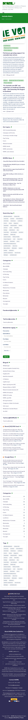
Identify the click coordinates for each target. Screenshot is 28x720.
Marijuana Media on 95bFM (9, 387)
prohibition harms (7, 245)
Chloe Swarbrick (19, 218)
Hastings (5, 230)
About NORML (6, 266)
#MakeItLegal (6, 365)
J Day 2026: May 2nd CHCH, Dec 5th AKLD (13, 161)
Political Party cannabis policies (10, 243)
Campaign (5, 269)
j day (18, 230)
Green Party (16, 227)
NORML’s (13, 189)
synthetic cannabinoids (8, 252)
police (18, 241)
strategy (5, 250)
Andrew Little (16, 216)
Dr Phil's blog (6, 274)
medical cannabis (7, 236)
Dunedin (20, 225)
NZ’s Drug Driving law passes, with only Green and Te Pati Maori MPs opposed (13, 179)
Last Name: (6, 344)
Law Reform (7, 45)
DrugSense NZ (6, 373)
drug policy (16, 223)
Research (5, 298)
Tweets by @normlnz (8, 322)
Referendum (14, 248)
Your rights (5, 304)
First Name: (6, 339)
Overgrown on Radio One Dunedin (11, 403)
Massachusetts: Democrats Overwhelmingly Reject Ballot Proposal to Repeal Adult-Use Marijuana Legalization (13, 439)
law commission (14, 232)
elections (5, 227)
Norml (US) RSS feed (12, 426)
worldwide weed (13, 584)
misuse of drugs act (7, 239)
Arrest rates (6, 218)
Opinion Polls (19, 239)
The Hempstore (11, 690)
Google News (9, 457)
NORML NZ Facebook (8, 392)
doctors (5, 223)
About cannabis (6, 263)
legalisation (6, 234)
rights (20, 662)
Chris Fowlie (6, 220)
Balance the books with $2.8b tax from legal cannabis (13, 195)
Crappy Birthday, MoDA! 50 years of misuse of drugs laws (14, 165)
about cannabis (20, 656)
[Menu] (3, 12)
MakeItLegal (12, 234)
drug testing (6, 225)
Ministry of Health (16, 236)
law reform (21, 232)
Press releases (8, 50)
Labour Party (6, 232)
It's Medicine (6, 379)
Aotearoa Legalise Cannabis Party (11, 368)
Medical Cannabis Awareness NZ (10, 389)
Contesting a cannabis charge (10, 135)
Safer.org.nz (6, 406)
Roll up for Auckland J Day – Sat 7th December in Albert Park (12, 184)
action (15, 658)
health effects (12, 230)
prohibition (15, 665)
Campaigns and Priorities (9, 133)
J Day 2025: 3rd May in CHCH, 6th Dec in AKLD (13, 174)
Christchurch (13, 220)
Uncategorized (6, 301)
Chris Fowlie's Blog (7, 271)
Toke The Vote (17, 252)
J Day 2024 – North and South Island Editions (12, 206)
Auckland (12, 218)
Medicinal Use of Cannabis (11, 48)
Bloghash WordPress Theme (16, 717)
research (20, 248)
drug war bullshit (13, 225)
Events (5, 80)
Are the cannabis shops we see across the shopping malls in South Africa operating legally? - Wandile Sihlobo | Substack (13, 462)
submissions (11, 250)
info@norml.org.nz (15, 685)
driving (10, 223)
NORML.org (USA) (7, 398)
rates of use (15, 245)
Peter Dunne (12, 241)
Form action (6, 331)
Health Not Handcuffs (8, 376)
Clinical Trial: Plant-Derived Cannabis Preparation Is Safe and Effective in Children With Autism (13, 449)
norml (14, 239)
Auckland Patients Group (9, 371)
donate (8, 693)
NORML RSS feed (15, 593)
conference (20, 220)
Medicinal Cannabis (7, 143)
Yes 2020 (5, 411)
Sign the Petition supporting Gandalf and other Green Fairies (13, 170)
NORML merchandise (7, 149)
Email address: (6, 333)
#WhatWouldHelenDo (8, 216)
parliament (6, 241)
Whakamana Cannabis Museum (10, 408)
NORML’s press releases (8, 151)
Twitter (20, 687)
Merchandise (6, 290)
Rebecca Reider (7, 248)
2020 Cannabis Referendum (9, 130)
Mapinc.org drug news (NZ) (9, 384)
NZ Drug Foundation (7, 400)
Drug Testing (6, 138)
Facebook (15, 687)
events (11, 227)
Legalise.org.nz (6, 381)
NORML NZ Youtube (7, 395)
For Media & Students (8, 282)
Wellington (6, 584)
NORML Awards (6, 146)
